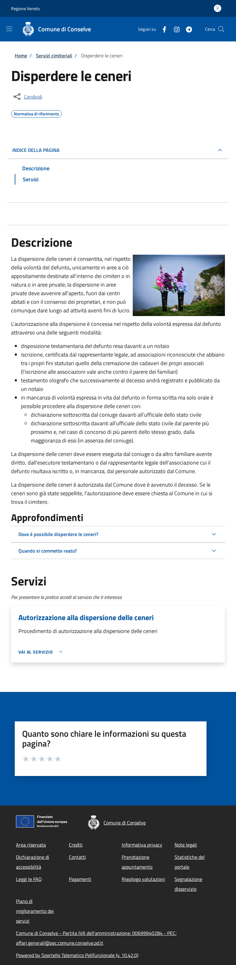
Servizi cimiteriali (54, 55)
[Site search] (221, 29)
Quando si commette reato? (47, 550)
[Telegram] (186, 29)
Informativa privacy (142, 844)
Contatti (77, 857)
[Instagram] (174, 29)
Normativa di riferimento (36, 112)
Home (21, 55)
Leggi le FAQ (29, 879)
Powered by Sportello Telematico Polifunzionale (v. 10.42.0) (77, 955)
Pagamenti (80, 879)
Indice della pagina (36, 150)
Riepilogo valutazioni (143, 879)
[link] (41, 652)
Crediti (76, 844)
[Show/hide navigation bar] (9, 29)
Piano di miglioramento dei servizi (35, 910)
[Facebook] (162, 29)
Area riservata (31, 844)
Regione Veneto (25, 8)
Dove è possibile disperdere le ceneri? (58, 534)
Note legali (186, 844)
